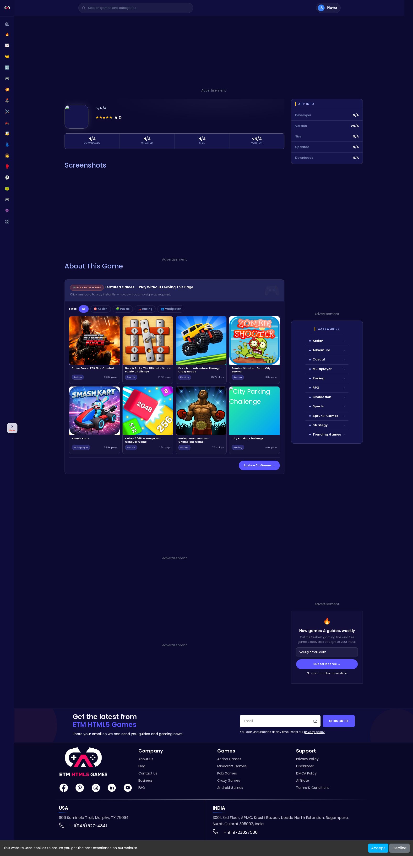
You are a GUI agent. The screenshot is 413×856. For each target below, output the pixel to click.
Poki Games (227, 773)
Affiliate (302, 780)
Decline (399, 848)
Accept (378, 848)
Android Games (230, 787)
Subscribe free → (327, 664)
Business (145, 780)
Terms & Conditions (312, 787)
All (83, 309)
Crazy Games (228, 780)
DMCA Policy (306, 773)
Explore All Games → (259, 465)
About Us (145, 759)
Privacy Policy (307, 759)
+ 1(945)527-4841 (88, 826)
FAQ (141, 787)
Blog (141, 766)
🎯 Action (101, 309)
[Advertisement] (214, 54)
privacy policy (314, 732)
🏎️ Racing (145, 309)
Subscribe (339, 721)
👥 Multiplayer (171, 309)
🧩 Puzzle (123, 309)
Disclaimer (305, 766)
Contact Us (147, 773)
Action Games (229, 759)
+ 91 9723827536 (240, 832)
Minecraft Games (232, 766)
